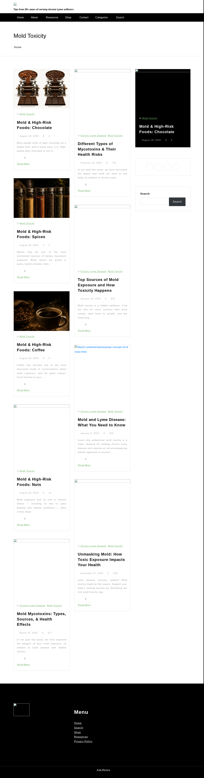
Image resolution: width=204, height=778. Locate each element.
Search (120, 17)
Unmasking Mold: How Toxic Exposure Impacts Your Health (101, 559)
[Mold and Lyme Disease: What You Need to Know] (102, 375)
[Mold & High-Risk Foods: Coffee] (41, 311)
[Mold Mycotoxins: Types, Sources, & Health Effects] (41, 569)
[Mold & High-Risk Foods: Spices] (41, 198)
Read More (23, 164)
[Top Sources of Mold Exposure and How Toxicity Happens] (102, 235)
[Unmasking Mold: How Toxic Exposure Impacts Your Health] (102, 510)
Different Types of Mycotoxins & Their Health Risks (97, 149)
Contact (84, 17)
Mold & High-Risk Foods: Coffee (34, 347)
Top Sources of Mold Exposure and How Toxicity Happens (98, 284)
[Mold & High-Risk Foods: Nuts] (41, 435)
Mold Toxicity (27, 114)
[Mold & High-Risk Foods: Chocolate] (41, 89)
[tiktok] (188, 4)
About (34, 17)
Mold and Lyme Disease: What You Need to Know (102, 422)
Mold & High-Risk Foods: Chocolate (34, 125)
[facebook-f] (175, 4)
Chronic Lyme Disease (32, 605)
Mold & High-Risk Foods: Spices (34, 234)
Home (20, 17)
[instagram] (179, 4)
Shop (68, 17)
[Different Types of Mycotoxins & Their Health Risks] (102, 99)
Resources (52, 17)
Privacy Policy (83, 741)
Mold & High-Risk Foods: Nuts (34, 482)
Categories (101, 17)
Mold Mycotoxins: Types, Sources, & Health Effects (41, 619)
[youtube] (184, 4)
